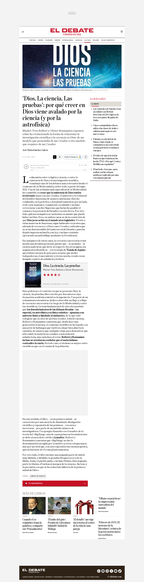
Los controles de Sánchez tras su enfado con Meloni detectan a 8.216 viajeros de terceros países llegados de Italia (107, 115)
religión (96, 40)
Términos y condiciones (54, 577)
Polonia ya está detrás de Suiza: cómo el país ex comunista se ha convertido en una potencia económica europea (106, 145)
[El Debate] (72, 30)
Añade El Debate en (71, 157)
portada (33, 40)
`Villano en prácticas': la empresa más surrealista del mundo (109, 503)
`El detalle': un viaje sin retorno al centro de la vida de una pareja (84, 524)
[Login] (121, 31)
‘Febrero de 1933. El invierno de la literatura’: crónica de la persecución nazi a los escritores (109, 528)
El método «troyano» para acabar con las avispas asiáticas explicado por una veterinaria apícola (105, 173)
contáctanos (39, 577)
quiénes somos (27, 577)
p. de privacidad (69, 577)
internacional (67, 40)
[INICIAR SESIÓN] (121, 31)
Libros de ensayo (37, 476)
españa (40, 40)
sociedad (78, 40)
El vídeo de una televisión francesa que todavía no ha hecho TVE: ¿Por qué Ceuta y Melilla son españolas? (107, 159)
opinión (57, 40)
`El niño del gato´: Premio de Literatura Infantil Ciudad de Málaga (59, 524)
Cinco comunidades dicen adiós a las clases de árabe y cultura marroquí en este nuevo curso (105, 129)
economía (49, 40)
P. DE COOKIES (80, 577)
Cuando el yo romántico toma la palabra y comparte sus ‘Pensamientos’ (32, 524)
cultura (87, 40)
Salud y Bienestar (108, 40)
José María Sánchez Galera (35, 150)
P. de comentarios (92, 577)
